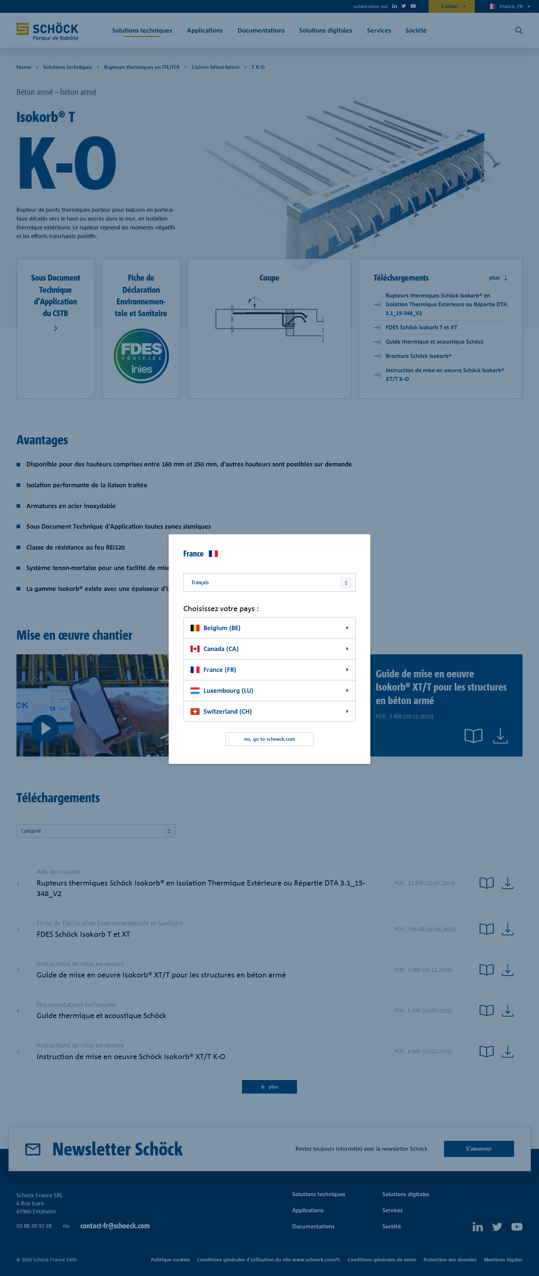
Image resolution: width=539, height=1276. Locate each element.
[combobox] (269, 582)
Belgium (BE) (222, 628)
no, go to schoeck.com (269, 739)
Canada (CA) (221, 648)
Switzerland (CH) (227, 711)
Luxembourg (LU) (228, 690)
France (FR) (219, 669)
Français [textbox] (200, 582)
